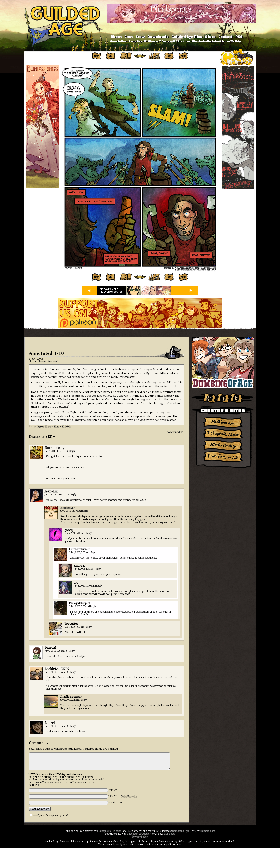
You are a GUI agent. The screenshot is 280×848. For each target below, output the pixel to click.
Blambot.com (207, 831)
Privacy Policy (140, 836)
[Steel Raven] (51, 518)
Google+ (146, 833)
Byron (40, 426)
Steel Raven (67, 508)
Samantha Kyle (180, 831)
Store (210, 37)
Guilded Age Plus (186, 37)
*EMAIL (122, 796)
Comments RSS (175, 432)
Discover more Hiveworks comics (111, 290)
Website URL (115, 802)
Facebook (132, 833)
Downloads (158, 37)
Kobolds (66, 426)
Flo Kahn (116, 831)
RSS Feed (169, 833)
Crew (140, 37)
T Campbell (103, 831)
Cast (128, 37)
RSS (239, 37)
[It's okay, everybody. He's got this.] (140, 271)
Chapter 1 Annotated (48, 361)
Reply (72, 451)
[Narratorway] (36, 458)
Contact (225, 37)
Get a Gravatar (129, 796)
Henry (57, 426)
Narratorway (54, 448)
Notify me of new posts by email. (51, 815)
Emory (49, 426)
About (116, 37)
